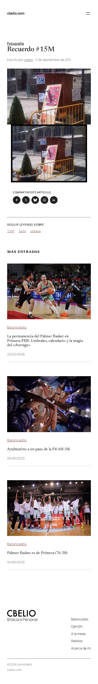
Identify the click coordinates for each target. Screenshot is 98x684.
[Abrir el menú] (88, 13)
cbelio (28, 59)
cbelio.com (15, 13)
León (22, 231)
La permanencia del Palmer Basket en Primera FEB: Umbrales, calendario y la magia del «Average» (45, 341)
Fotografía (15, 43)
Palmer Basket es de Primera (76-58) (37, 553)
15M (10, 231)
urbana (35, 231)
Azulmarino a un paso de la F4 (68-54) (38, 449)
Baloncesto (17, 327)
